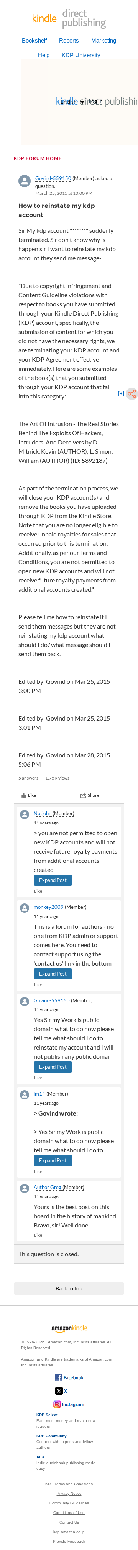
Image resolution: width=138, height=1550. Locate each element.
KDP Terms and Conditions (69, 1484)
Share (93, 795)
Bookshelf (34, 40)
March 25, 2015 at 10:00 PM (63, 193)
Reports (69, 40)
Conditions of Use (69, 1513)
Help (43, 55)
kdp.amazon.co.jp (69, 1532)
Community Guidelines (69, 1503)
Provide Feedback (69, 1541)
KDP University (81, 55)
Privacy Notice (69, 1493)
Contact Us (69, 1522)
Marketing (103, 40)
